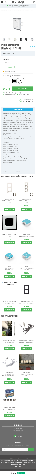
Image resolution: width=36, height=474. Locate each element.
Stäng (19, 466)
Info (16, 466)
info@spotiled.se (28, 99)
